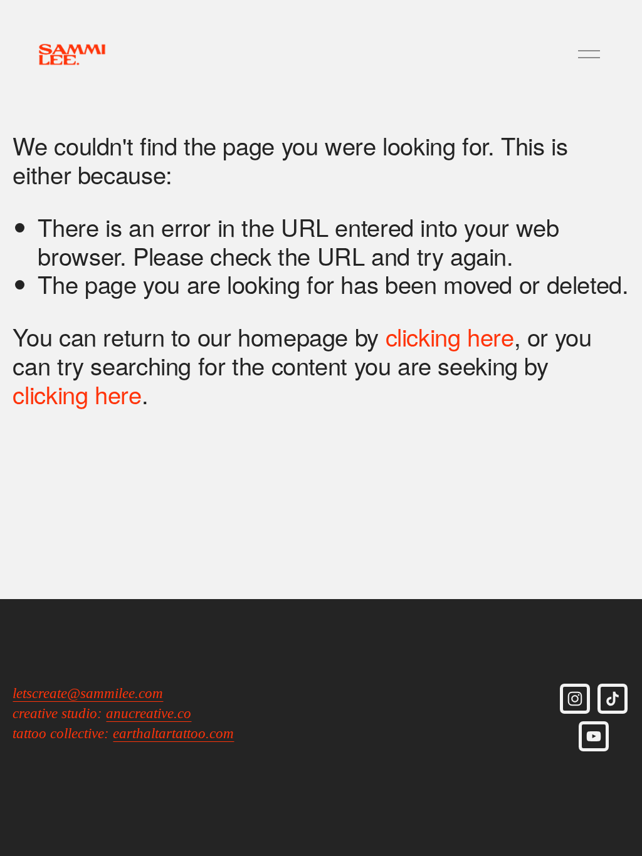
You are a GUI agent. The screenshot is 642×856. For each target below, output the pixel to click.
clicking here (450, 336)
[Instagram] (575, 699)
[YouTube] (594, 736)
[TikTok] (612, 699)
